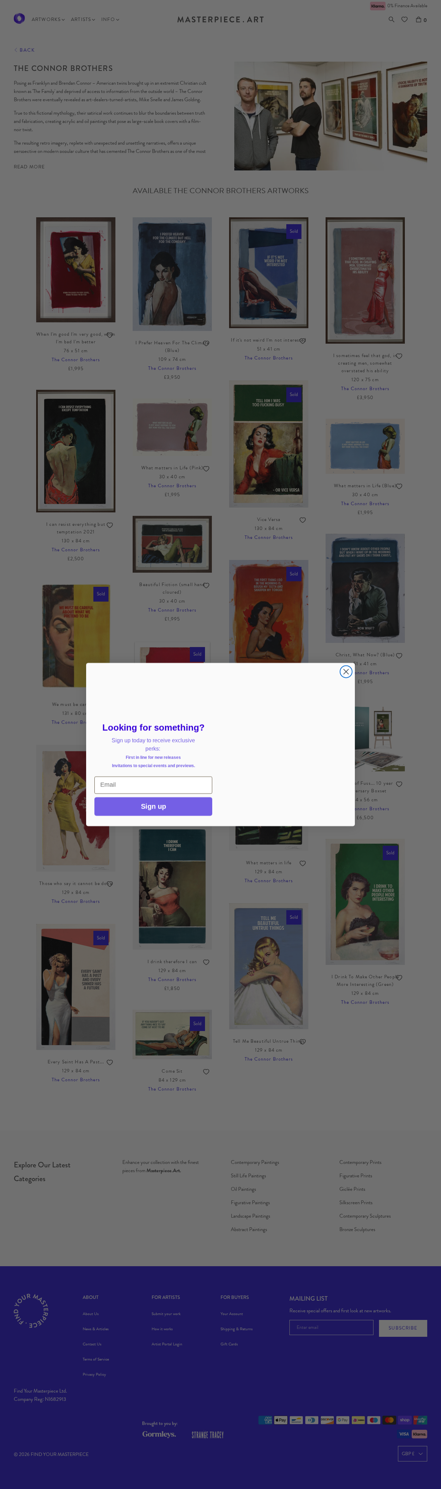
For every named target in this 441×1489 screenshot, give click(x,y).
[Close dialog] (346, 653)
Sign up (153, 806)
